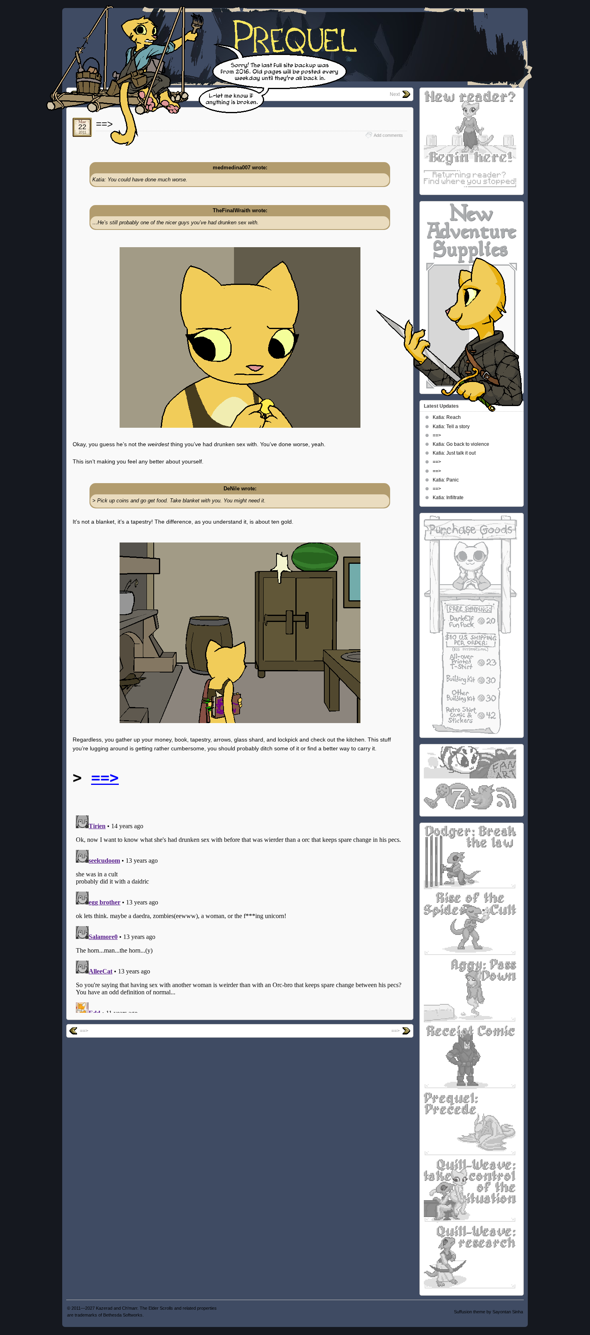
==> (104, 123)
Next (395, 94)
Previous (89, 94)
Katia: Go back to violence (461, 444)
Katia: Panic (446, 480)
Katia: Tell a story (451, 426)
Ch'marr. (130, 1308)
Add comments (388, 135)
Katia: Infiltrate (448, 497)
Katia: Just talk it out (454, 453)
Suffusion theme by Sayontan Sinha (488, 1311)
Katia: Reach (447, 417)
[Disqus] (240, 912)
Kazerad (104, 1308)
